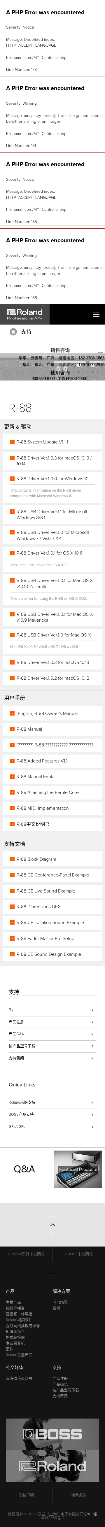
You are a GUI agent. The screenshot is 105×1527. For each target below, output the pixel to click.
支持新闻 (16, 1058)
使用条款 (78, 1495)
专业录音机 (15, 1343)
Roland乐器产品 (19, 1355)
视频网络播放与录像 (23, 1325)
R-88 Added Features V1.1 (42, 761)
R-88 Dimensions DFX (39, 907)
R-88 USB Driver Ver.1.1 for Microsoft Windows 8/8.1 (52, 515)
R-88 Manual (29, 729)
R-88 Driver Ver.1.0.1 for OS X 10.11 (49, 553)
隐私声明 (26, 1495)
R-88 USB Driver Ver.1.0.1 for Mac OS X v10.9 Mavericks (55, 617)
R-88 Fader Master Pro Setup (45, 939)
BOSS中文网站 (80, 1254)
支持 (26, 332)
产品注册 (16, 1022)
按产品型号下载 (65, 1390)
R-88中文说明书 (33, 824)
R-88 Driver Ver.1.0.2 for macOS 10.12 (53, 678)
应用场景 (60, 1302)
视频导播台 (15, 1308)
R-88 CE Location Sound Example (50, 922)
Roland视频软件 (19, 1320)
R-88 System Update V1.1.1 (42, 442)
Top (11, 1009)
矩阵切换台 (15, 1331)
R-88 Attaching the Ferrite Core (48, 792)
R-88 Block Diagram (36, 859)
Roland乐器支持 (22, 1102)
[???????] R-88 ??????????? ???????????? (55, 745)
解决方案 (61, 1291)
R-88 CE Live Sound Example (46, 891)
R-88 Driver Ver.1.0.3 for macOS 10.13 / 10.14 (54, 461)
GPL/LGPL (17, 1126)
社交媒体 (14, 1367)
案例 (56, 1308)
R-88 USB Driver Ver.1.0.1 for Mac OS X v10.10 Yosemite (55, 584)
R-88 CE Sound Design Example (49, 954)
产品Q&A (16, 1034)
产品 (10, 1291)
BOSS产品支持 (21, 1114)
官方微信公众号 (19, 1378)
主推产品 (13, 1302)
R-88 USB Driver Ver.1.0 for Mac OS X (54, 635)
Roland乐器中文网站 (27, 1254)
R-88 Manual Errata (36, 777)
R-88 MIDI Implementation (43, 808)
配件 (9, 1349)
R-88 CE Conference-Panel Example (53, 875)
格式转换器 (15, 1337)
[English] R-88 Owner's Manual (47, 713)
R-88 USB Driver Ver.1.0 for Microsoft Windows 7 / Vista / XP (53, 535)
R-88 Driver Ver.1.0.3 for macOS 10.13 (53, 662)
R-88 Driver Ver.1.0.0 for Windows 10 (53, 479)
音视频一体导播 (19, 1314)
